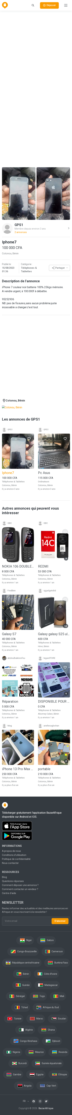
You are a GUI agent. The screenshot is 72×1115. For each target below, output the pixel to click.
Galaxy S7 (9, 634)
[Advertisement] (36, 50)
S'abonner (60, 921)
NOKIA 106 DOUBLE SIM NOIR (18, 566)
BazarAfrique (45, 1108)
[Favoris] (29, 438)
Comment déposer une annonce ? (20, 885)
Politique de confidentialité (16, 859)
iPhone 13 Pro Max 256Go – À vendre (18, 769)
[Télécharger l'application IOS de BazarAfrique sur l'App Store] (36, 826)
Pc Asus (44, 473)
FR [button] (24, 1101)
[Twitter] (46, 1101)
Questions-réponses (13, 881)
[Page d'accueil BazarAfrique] (5, 5)
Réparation (10, 701)
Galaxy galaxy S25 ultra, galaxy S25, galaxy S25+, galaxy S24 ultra (54, 634)
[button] (59, 268)
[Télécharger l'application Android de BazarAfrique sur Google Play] (36, 835)
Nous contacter (10, 863)
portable (44, 769)
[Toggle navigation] (66, 5)
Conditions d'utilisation (14, 855)
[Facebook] (34, 1101)
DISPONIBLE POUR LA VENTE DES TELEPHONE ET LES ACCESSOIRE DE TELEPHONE (54, 701)
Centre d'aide (9, 893)
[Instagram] (40, 1101)
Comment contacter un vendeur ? (20, 889)
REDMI (43, 566)
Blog (4, 877)
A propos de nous (11, 851)
